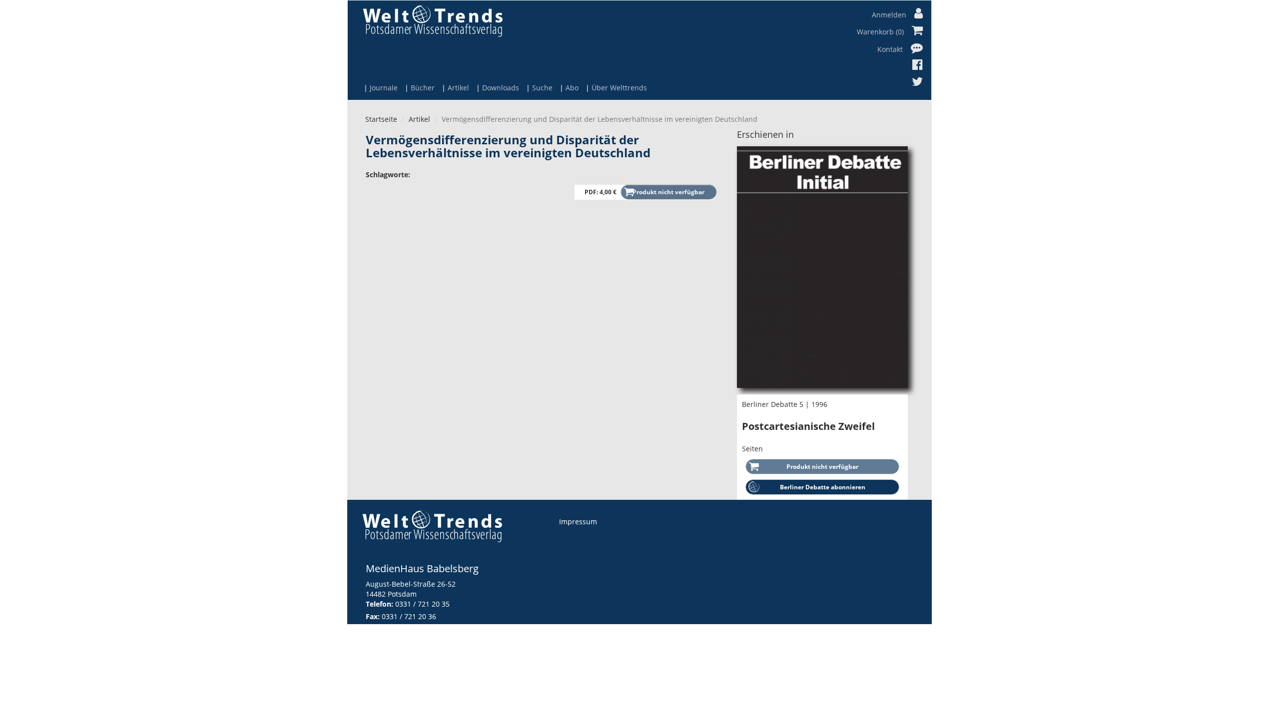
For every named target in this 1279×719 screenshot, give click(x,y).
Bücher (423, 87)
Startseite (381, 119)
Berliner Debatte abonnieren (822, 487)
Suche (542, 87)
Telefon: (379, 604)
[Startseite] (433, 20)
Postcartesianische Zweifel (808, 426)
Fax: (373, 616)
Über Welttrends (619, 87)
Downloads (500, 87)
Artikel (458, 87)
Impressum (578, 521)
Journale (384, 87)
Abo (572, 87)
